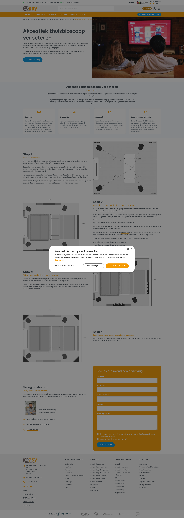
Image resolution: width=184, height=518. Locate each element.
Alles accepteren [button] (117, 266)
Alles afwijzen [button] (93, 266)
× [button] (131, 249)
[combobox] (128, 249)
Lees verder (59, 260)
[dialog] (92, 259)
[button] (64, 266)
